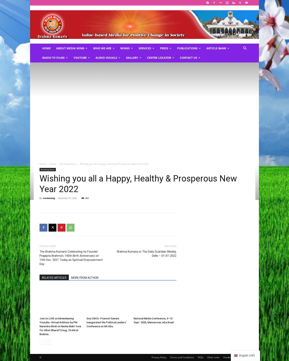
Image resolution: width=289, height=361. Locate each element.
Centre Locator (159, 58)
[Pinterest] (61, 228)
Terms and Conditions (182, 357)
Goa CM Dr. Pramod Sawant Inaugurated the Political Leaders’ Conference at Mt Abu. (106, 322)
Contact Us (188, 58)
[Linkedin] (234, 2)
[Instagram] (227, 2)
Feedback (228, 357)
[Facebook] (214, 2)
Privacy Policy (159, 357)
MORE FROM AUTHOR (84, 277)
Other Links (213, 357)
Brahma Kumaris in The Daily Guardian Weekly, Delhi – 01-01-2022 (146, 253)
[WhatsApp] (71, 228)
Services (145, 48)
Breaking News (68, 164)
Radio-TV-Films (53, 58)
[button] (244, 48)
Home (46, 48)
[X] (240, 2)
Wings (125, 48)
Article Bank (216, 48)
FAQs (200, 357)
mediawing (49, 198)
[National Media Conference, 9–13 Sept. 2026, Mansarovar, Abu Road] (154, 300)
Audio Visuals (106, 58)
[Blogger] (208, 2)
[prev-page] (42, 342)
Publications (187, 48)
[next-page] (48, 342)
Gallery (132, 58)
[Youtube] (246, 2)
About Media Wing (70, 48)
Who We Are (102, 48)
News (53, 164)
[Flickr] (221, 2)
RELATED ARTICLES (54, 277)
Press (164, 48)
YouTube (80, 58)
